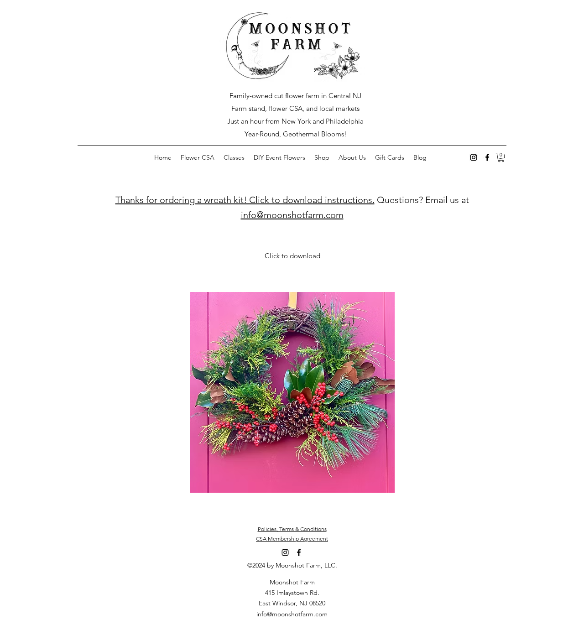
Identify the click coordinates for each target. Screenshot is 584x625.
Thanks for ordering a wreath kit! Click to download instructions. (245, 199)
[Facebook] (487, 157)
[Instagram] (473, 157)
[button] (500, 157)
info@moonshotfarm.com (292, 214)
